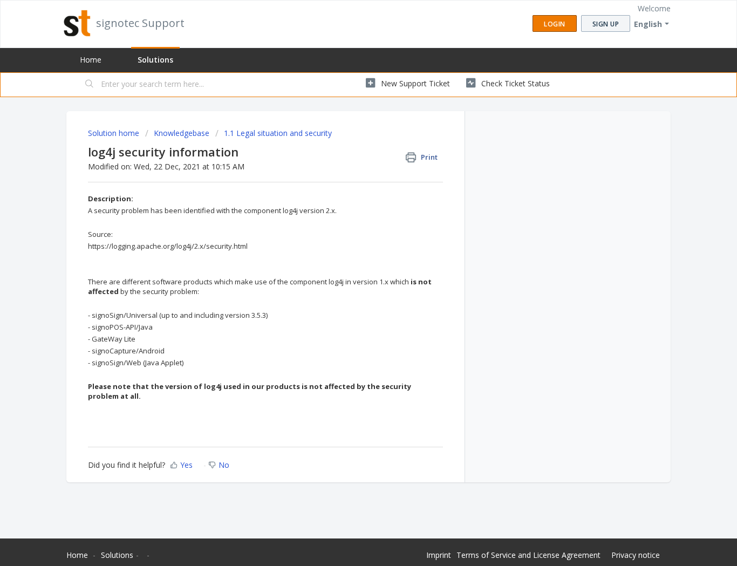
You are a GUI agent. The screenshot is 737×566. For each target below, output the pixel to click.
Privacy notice (635, 555)
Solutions (155, 59)
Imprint (438, 555)
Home (90, 59)
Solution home (114, 133)
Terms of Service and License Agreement (528, 555)
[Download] (348, 140)
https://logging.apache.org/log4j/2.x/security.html (168, 246)
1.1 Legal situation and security (278, 133)
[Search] (89, 85)
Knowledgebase (181, 133)
